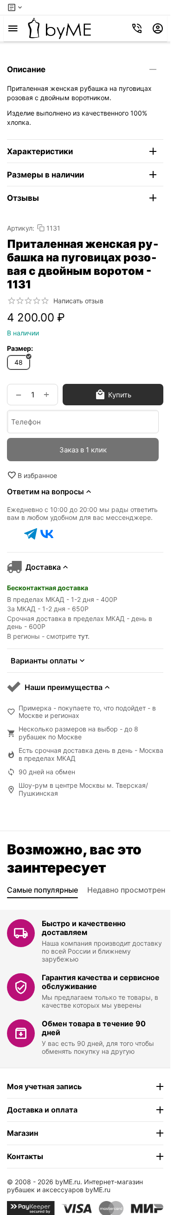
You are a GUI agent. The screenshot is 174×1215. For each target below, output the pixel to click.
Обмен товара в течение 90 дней (94, 1028)
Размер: (20, 348)
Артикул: (20, 228)
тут (83, 636)
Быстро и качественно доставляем (84, 928)
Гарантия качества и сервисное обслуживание (101, 982)
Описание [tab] (26, 69)
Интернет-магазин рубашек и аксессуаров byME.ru (75, 1186)
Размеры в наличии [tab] (45, 174)
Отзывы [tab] (23, 198)
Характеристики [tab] (40, 151)
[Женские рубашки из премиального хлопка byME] (59, 28)
